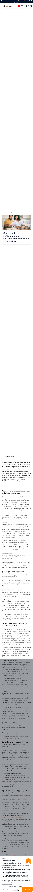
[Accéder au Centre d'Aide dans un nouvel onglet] (26, 6)
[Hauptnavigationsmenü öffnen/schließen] (4, 6)
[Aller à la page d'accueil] (12, 6)
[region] (16, 1)
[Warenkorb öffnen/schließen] (31, 6)
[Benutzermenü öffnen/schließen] (28, 6)
